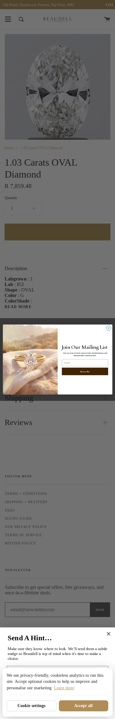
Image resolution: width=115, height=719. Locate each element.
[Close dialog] (108, 328)
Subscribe (85, 371)
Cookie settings (31, 705)
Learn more (64, 688)
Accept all (83, 705)
